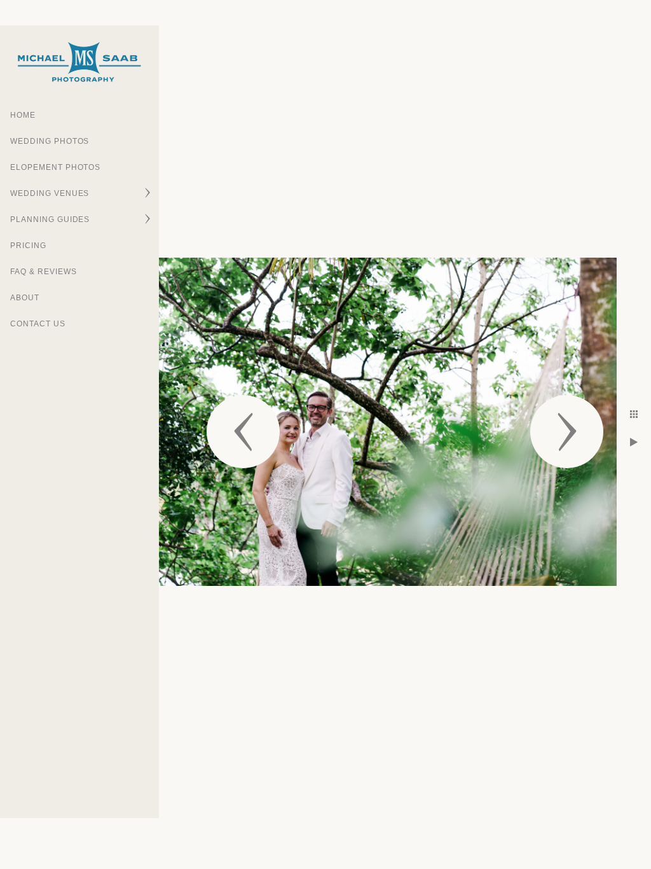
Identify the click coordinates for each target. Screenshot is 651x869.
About (24, 297)
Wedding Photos (49, 141)
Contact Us (37, 323)
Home (23, 115)
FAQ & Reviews (43, 271)
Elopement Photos (55, 167)
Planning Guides (50, 219)
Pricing (28, 245)
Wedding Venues (49, 193)
